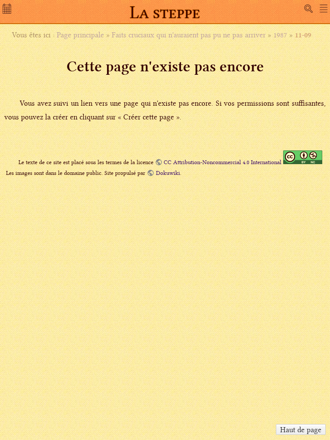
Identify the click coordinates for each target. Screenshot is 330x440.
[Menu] (323, 8)
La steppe (165, 12)
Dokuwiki (168, 173)
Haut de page (300, 429)
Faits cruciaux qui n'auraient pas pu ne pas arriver (189, 35)
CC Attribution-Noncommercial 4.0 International (222, 162)
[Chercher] (308, 8)
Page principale (80, 35)
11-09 (303, 35)
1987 (280, 35)
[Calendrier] (7, 11)
